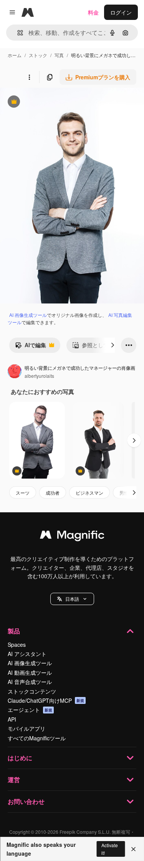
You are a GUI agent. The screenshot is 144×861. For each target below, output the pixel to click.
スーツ (23, 492)
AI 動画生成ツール (30, 672)
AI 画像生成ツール (28, 315)
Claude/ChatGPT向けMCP (46, 700)
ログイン (121, 12)
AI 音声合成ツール (30, 682)
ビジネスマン (89, 492)
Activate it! (109, 849)
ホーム (15, 55)
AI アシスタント (27, 654)
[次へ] (112, 345)
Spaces (17, 644)
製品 (14, 630)
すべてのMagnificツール (37, 738)
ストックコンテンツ (32, 691)
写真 (59, 55)
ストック (38, 55)
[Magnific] (72, 536)
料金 (93, 12)
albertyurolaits (39, 375)
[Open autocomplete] (17, 33)
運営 (14, 779)
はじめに (20, 757)
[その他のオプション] (29, 77)
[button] (72, 599)
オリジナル (52, 102)
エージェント (30, 709)
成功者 (53, 492)
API (12, 719)
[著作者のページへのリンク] (15, 372)
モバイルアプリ (26, 728)
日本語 (72, 598)
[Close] (133, 849)
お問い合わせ (26, 801)
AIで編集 (30, 347)
